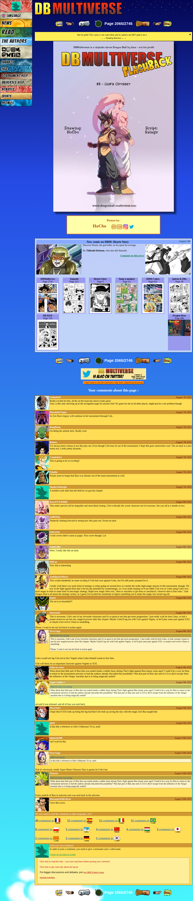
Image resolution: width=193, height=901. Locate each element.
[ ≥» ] (157, 24)
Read (8, 32)
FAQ (4, 69)
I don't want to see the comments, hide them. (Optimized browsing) (113, 383)
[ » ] (143, 23)
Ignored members (47, 877)
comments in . (48, 820)
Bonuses (8, 89)
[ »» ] (167, 24)
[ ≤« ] (69, 24)
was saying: (60, 635)
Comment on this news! (132, 255)
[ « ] (84, 23)
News (7, 23)
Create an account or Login (63, 854)
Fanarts (8, 62)
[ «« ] (59, 24)
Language (13, 15)
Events (7, 96)
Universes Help (13, 82)
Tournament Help (15, 76)
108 (119, 226)
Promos (8, 103)
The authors (14, 41)
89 (113, 226)
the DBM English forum (94, 872)
